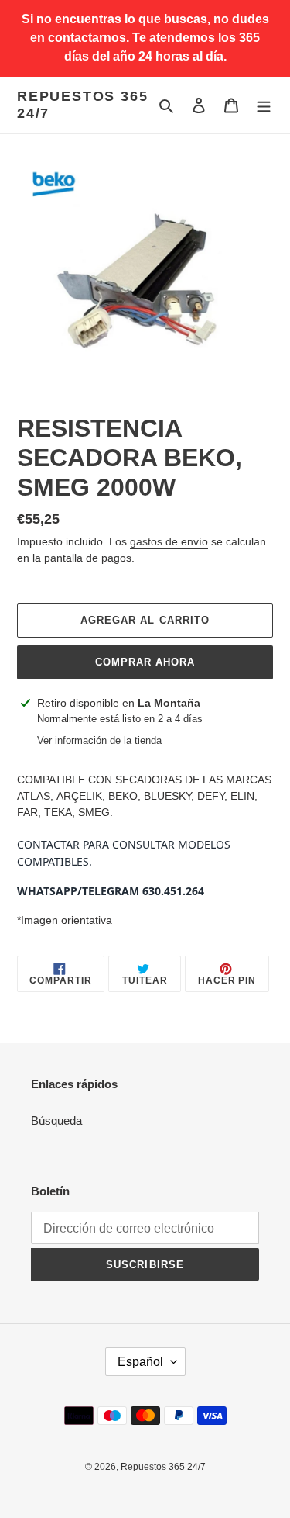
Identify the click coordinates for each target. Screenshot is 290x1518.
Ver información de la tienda (99, 740)
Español (140, 1361)
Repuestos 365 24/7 (82, 104)
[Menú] (263, 105)
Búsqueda (56, 1120)
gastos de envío (169, 541)
